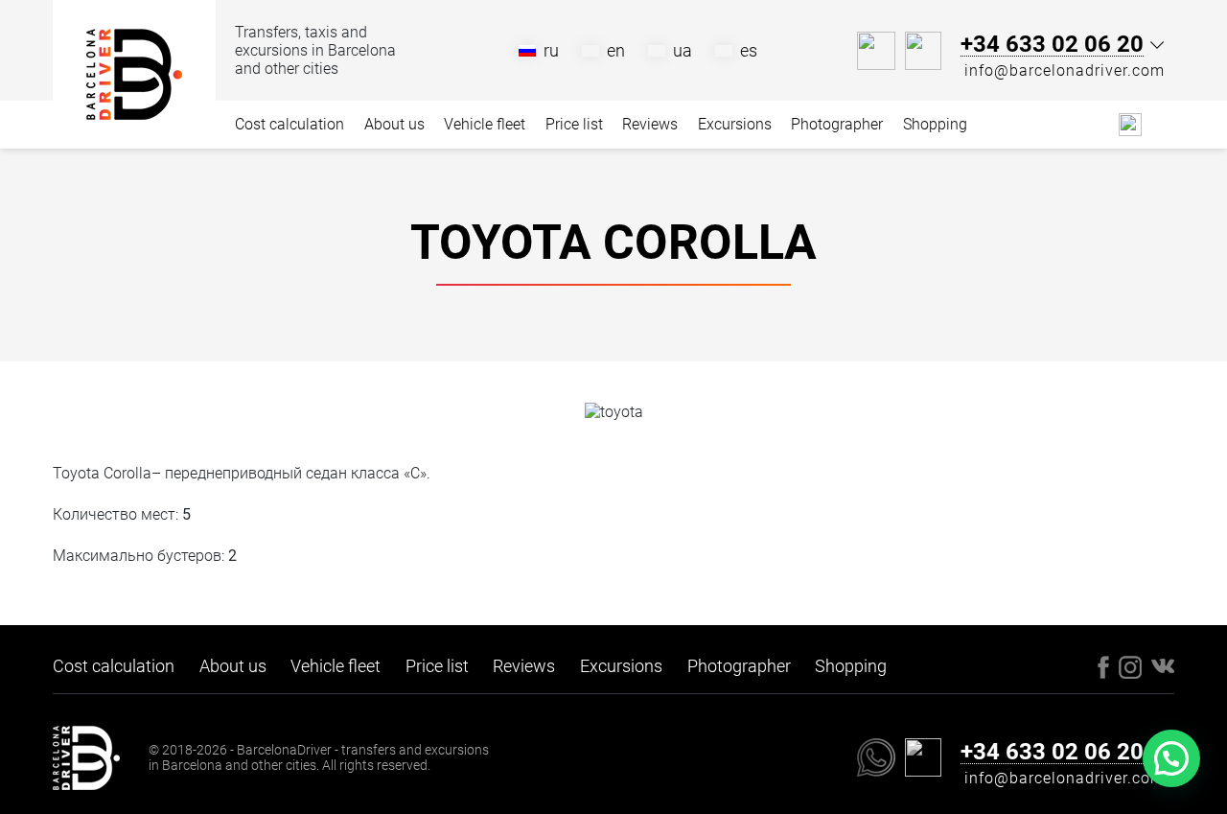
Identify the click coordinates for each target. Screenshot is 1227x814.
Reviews (650, 124)
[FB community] (1103, 123)
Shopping (935, 124)
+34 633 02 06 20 (1052, 45)
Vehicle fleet (484, 124)
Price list (574, 124)
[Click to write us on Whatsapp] (876, 51)
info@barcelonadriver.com (1064, 70)
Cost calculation (289, 124)
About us (394, 124)
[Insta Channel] (1162, 124)
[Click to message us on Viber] (923, 51)
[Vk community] (1130, 123)
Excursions (735, 124)
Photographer (837, 124)
